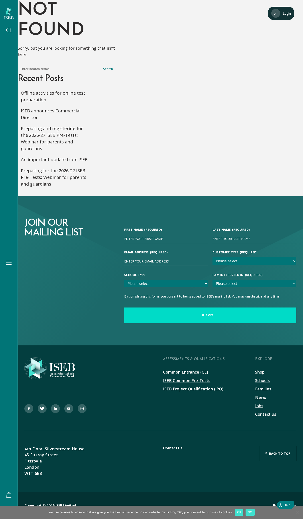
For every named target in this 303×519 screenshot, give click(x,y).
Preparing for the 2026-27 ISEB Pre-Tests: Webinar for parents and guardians (53, 177)
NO (250, 512)
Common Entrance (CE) (185, 372)
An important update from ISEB (54, 160)
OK (239, 512)
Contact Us (173, 448)
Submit (207, 315)
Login (287, 13)
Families (263, 389)
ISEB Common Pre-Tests (186, 380)
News (260, 397)
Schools (262, 380)
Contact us (265, 414)
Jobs (259, 405)
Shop (260, 372)
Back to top (279, 453)
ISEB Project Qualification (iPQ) (193, 389)
